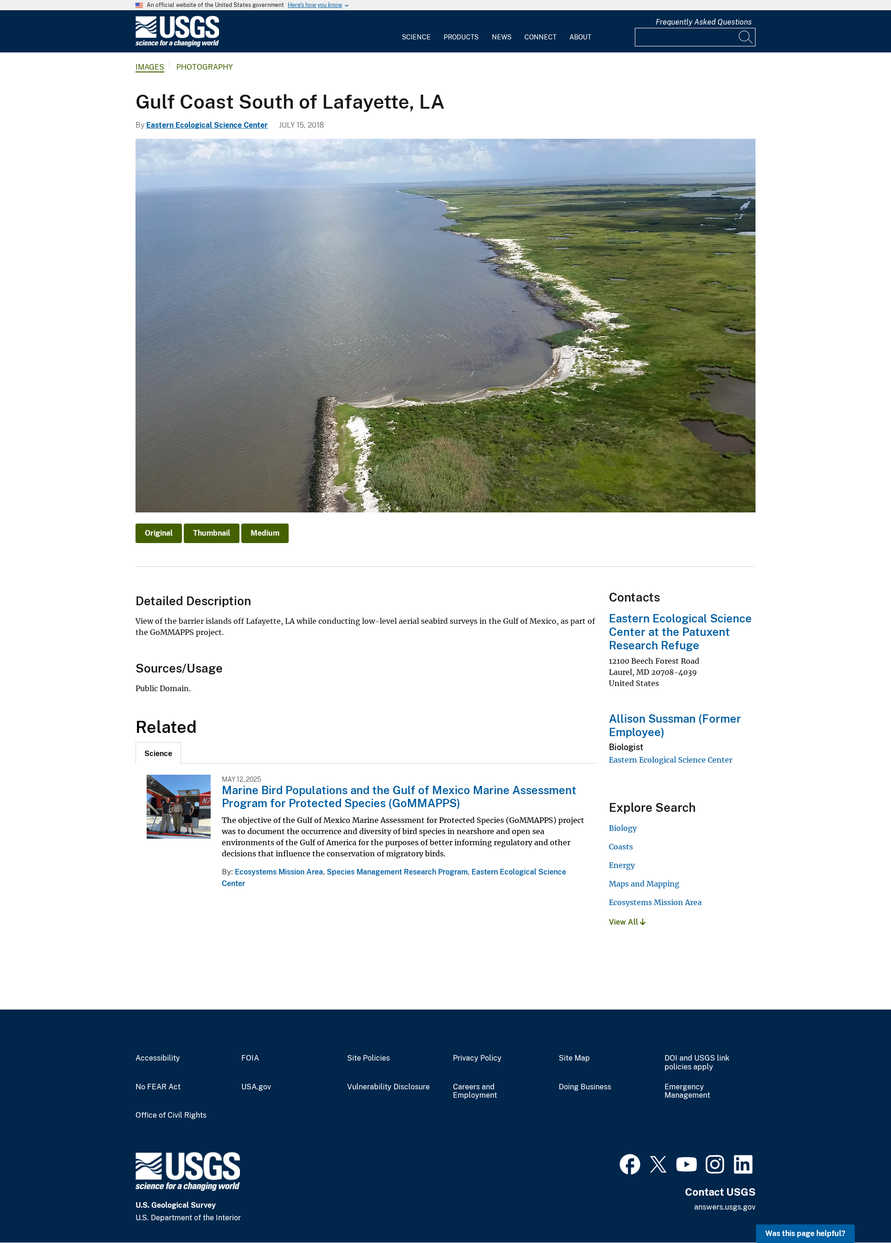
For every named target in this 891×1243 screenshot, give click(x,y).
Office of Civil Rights (171, 1115)
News (501, 37)
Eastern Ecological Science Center (207, 125)
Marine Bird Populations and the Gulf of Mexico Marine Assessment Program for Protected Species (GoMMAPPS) (399, 796)
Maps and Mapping (644, 883)
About (580, 37)
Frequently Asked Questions (704, 22)
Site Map (574, 1058)
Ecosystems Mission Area (279, 872)
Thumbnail (211, 533)
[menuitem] (416, 31)
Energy (622, 865)
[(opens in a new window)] (630, 1163)
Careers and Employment (475, 1091)
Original (159, 533)
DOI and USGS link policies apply (697, 1062)
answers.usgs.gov (724, 1207)
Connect (540, 37)
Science (416, 37)
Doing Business (585, 1087)
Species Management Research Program (397, 872)
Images (150, 67)
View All (624, 922)
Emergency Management (687, 1091)
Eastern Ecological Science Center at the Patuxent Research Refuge (680, 632)
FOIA (250, 1058)
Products (461, 37)
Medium (265, 533)
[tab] (158, 753)
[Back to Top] (857, 1209)
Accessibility (158, 1058)
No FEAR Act (158, 1087)
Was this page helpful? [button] (805, 1233)
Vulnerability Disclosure (388, 1087)
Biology (623, 828)
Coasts (621, 846)
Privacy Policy (477, 1058)
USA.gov (256, 1087)
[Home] (177, 44)
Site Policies (368, 1058)
